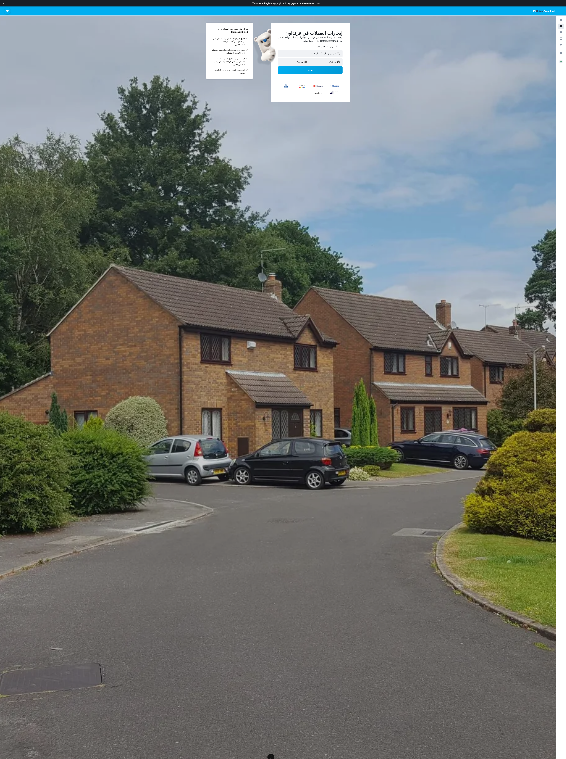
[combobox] (328, 46)
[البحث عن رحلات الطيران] (561, 20)
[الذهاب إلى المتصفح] (561, 45)
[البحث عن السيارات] (561, 32)
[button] (3, 3)
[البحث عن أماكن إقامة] (561, 26)
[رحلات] (561, 53)
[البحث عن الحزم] (561, 39)
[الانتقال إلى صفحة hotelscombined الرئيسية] (543, 11)
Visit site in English (262, 3)
